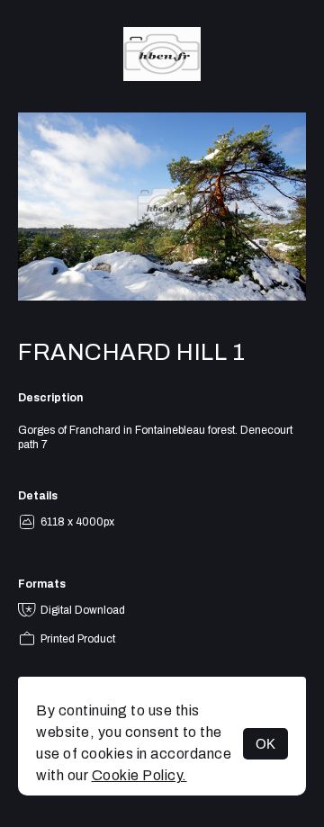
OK (265, 743)
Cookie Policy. (139, 775)
